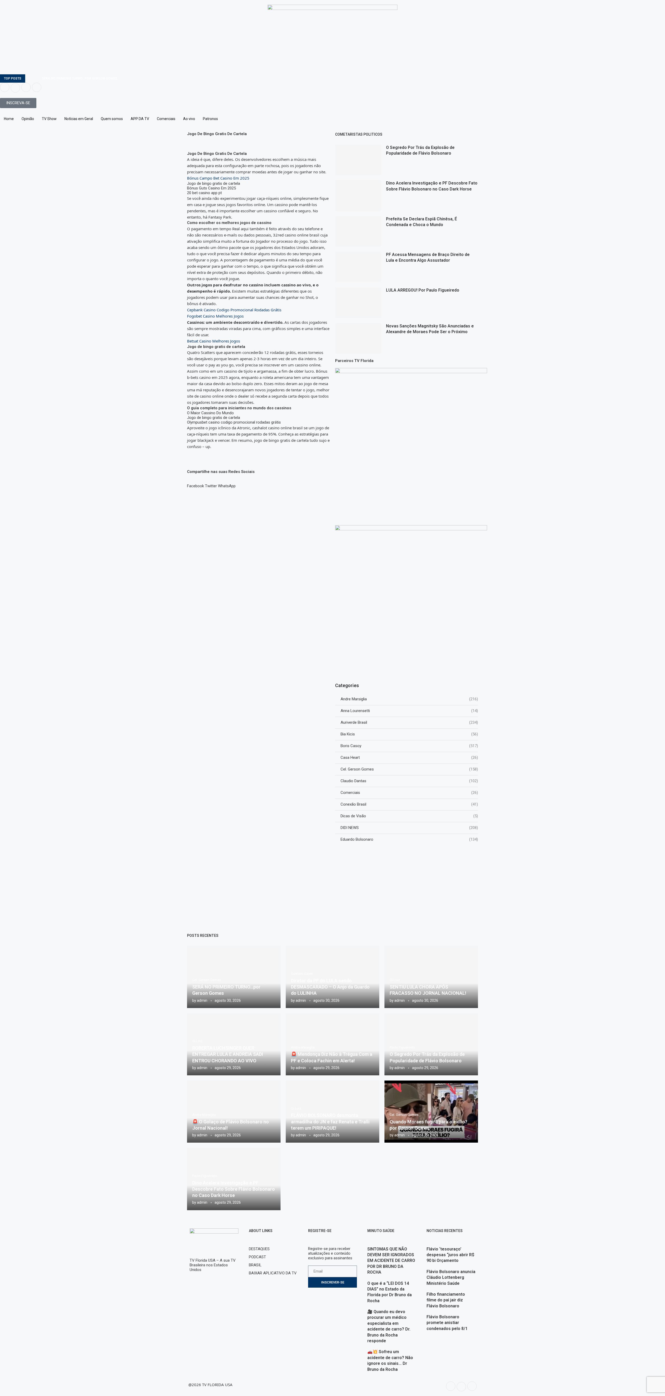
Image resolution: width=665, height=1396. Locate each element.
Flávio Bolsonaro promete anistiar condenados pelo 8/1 (447, 1322)
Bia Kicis (409, 734)
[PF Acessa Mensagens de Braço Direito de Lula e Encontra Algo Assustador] (358, 267)
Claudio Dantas (409, 781)
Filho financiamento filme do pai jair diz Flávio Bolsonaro (446, 1300)
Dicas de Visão (409, 816)
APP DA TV (140, 119)
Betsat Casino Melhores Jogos (213, 341)
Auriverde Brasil (409, 722)
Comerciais (166, 119)
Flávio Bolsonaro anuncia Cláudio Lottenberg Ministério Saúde (451, 1277)
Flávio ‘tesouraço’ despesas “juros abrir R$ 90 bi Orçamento (450, 1255)
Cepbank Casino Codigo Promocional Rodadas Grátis (234, 309)
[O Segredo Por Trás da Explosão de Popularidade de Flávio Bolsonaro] (358, 160)
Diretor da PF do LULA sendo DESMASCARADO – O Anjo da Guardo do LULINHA (330, 987)
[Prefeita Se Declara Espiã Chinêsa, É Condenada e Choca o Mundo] (358, 231)
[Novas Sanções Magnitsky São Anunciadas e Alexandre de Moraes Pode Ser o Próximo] (358, 338)
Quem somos (112, 119)
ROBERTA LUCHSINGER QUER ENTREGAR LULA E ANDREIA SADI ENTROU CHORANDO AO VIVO (227, 1054)
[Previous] (30, 78)
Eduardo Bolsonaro (409, 839)
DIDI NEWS (409, 827)
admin (202, 1000)
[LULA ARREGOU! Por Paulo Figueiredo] (358, 302)
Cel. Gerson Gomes (409, 769)
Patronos (210, 119)
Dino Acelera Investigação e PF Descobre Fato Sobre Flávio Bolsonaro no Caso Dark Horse (233, 1189)
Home (9, 119)
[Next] (37, 78)
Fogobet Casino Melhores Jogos (215, 316)
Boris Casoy (409, 745)
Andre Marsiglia (409, 699)
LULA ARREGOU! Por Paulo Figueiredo (422, 290)
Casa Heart (409, 757)
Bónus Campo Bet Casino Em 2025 (218, 178)
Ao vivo (189, 119)
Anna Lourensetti (409, 710)
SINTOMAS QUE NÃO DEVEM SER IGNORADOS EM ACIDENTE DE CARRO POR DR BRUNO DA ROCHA (391, 1261)
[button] (195, 483)
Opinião (28, 119)
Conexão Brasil (409, 804)
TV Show (49, 119)
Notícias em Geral (78, 119)
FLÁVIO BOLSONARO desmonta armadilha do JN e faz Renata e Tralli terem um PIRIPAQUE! (330, 1121)
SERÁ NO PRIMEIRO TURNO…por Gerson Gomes (79, 78)
